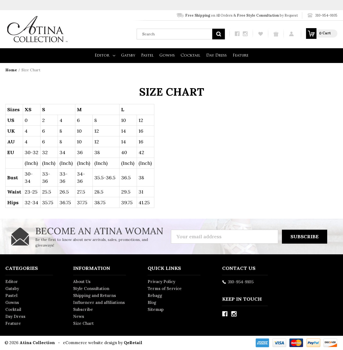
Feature (240, 56)
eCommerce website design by (93, 342)
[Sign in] (292, 33)
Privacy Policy (161, 281)
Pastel (147, 56)
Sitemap (156, 309)
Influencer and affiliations (99, 302)
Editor (102, 56)
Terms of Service (165, 288)
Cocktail (190, 56)
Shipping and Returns (94, 295)
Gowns (167, 56)
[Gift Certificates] (276, 33)
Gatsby (128, 56)
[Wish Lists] (260, 33)
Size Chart (83, 323)
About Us (82, 281)
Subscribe (83, 309)
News (78, 316)
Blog (152, 302)
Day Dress (216, 56)
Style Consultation (91, 288)
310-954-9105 (326, 15)
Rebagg (155, 295)
